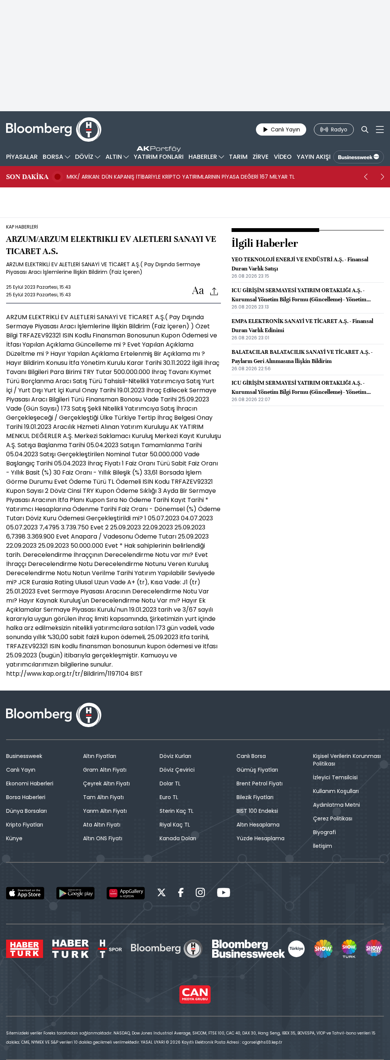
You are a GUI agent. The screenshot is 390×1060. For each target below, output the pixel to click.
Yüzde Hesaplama (261, 838)
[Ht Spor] (110, 949)
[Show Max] (375, 949)
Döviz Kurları (175, 756)
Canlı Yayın (20, 770)
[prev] (366, 176)
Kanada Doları (178, 838)
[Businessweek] (258, 949)
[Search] (364, 129)
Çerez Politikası (332, 818)
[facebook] (181, 893)
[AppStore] (25, 893)
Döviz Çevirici (177, 770)
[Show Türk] (349, 949)
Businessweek (24, 756)
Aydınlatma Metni (336, 805)
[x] (161, 893)
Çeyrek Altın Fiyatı (106, 783)
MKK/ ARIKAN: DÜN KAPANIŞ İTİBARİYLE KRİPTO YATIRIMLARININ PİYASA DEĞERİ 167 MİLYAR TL (181, 177)
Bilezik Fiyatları (255, 797)
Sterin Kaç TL (176, 811)
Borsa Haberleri (25, 797)
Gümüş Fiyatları (257, 770)
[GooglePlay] (75, 893)
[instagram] (200, 893)
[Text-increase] (198, 291)
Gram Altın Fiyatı (104, 770)
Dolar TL (170, 783)
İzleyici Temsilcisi (335, 777)
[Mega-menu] (380, 129)
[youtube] (223, 893)
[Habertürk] (24, 949)
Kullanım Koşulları (336, 791)
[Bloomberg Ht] (167, 949)
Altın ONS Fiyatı (102, 838)
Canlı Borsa (251, 756)
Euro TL (169, 797)
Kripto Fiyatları (24, 824)
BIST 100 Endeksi (257, 811)
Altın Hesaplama (258, 824)
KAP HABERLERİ (22, 227)
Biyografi (324, 832)
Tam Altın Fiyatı (103, 797)
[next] (382, 176)
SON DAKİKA (27, 177)
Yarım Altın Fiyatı (105, 811)
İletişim (322, 846)
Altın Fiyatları (99, 756)
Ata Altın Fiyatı (101, 824)
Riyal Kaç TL (175, 824)
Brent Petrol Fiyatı (260, 783)
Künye (14, 838)
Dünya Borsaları (26, 811)
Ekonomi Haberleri (29, 783)
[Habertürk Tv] (70, 949)
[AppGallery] (126, 893)
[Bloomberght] (53, 129)
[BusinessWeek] (358, 157)
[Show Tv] (323, 949)
